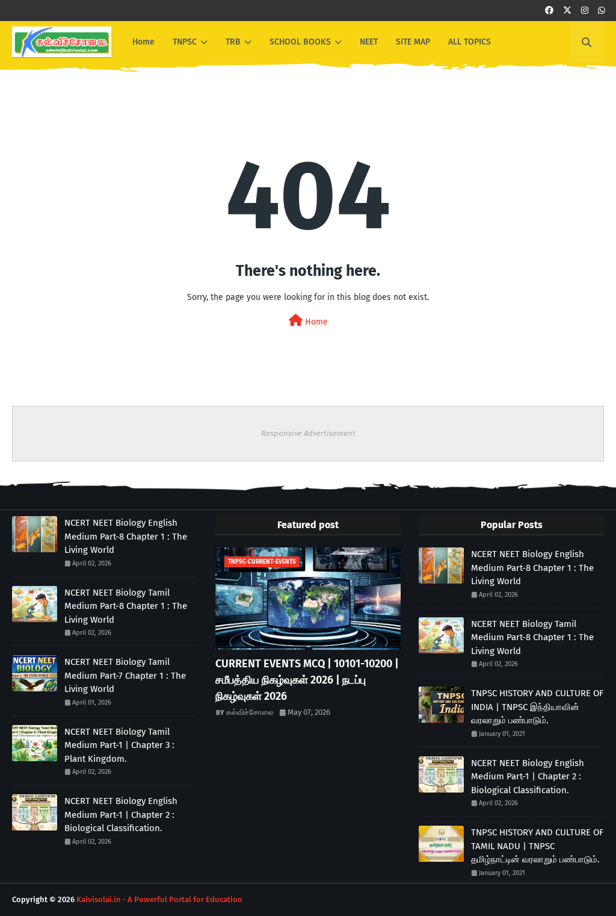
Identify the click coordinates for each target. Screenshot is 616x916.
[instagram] (584, 10)
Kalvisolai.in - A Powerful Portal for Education (159, 899)
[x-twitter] (567, 10)
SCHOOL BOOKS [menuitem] (300, 42)
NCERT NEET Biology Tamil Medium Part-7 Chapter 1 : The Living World (125, 675)
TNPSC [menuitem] (185, 42)
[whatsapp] (601, 10)
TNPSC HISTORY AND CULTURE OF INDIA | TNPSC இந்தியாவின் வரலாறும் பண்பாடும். (537, 707)
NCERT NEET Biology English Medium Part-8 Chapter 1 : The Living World (125, 536)
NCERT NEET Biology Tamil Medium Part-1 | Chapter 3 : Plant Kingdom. (119, 745)
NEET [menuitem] (369, 42)
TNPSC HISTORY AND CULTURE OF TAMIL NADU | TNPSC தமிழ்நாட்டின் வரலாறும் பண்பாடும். (537, 846)
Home (315, 322)
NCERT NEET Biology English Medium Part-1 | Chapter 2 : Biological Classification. (120, 814)
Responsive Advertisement (308, 433)
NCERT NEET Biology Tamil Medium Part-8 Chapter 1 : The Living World (125, 606)
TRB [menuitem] (233, 42)
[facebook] (549, 10)
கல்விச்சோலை (250, 712)
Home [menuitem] (143, 42)
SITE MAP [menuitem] (413, 42)
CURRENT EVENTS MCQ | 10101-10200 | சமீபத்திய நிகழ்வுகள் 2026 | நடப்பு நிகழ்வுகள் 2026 (307, 680)
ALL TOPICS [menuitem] (469, 42)
